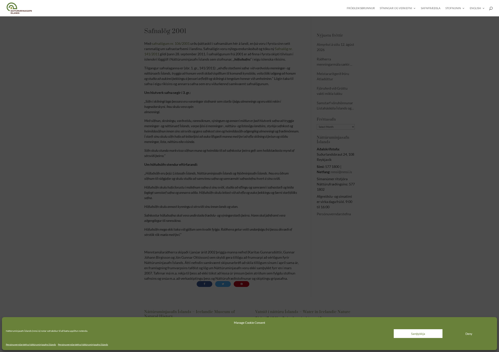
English (475, 8)
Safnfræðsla (431, 8)
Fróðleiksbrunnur (361, 8)
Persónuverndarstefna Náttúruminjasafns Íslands (31, 344)
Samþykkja (418, 333)
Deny (468, 333)
